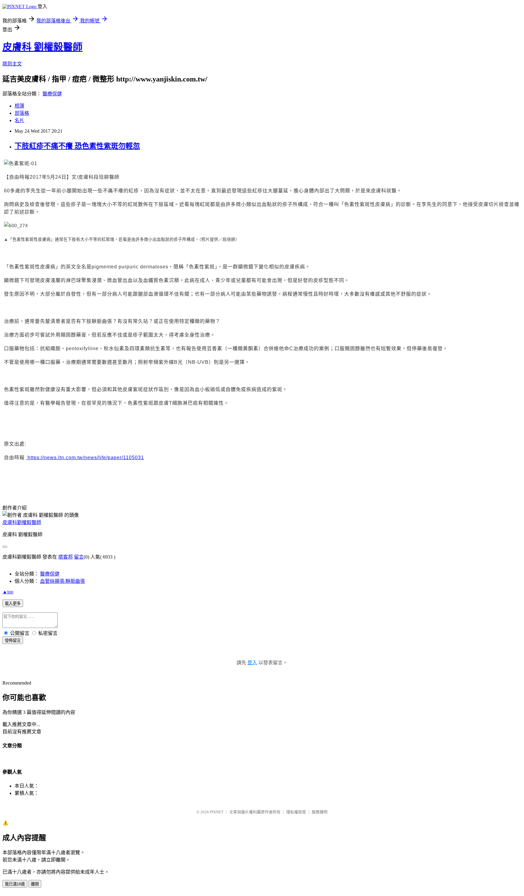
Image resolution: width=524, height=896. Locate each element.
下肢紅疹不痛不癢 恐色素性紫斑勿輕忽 (77, 146)
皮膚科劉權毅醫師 (21, 522)
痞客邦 (65, 556)
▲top (7, 591)
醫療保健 (52, 93)
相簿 (19, 105)
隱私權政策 (296, 812)
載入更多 (13, 603)
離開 (35, 884)
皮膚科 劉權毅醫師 (42, 46)
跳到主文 (12, 63)
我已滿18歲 (15, 884)
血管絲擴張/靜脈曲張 (62, 581)
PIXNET (216, 812)
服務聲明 (320, 812)
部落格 (22, 113)
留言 (79, 556)
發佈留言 (13, 640)
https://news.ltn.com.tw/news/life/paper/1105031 (85, 457)
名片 (19, 120)
